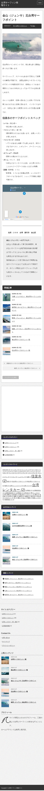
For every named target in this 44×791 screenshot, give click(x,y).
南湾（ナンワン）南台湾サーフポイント (25, 368)
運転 (19, 498)
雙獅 (29, 498)
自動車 (28, 496)
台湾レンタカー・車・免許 (12, 450)
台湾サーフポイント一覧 (20, 514)
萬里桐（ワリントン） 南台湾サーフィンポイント (19, 578)
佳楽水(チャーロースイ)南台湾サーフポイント (20, 363)
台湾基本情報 (9, 454)
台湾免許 (29, 490)
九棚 (28, 477)
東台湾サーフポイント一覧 (21, 339)
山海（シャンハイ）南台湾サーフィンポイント (18, 590)
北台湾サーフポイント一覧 (21, 350)
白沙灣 (10, 496)
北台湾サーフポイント (19, 481)
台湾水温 (27, 493)
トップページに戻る (10, 377)
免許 (9, 481)
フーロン (13, 477)
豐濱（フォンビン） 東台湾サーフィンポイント (26, 319)
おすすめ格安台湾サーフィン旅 (22, 526)
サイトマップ (6, 641)
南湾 (6, 485)
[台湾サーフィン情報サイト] (10, 4)
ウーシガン (15, 469)
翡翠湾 (21, 496)
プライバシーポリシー (8, 645)
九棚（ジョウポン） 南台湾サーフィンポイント (26, 298)
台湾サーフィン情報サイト (15, 788)
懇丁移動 (8, 494)
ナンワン (23, 473)
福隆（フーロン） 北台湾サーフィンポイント (26, 330)
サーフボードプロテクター (20, 471)
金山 (33, 26)
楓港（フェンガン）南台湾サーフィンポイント (18, 586)
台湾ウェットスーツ (16, 485)
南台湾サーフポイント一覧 (19, 670)
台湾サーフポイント (21, 26)
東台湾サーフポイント (26, 494)
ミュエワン (21, 477)
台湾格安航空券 (9, 493)
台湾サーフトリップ (10, 443)
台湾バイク (27, 485)
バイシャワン (32, 473)
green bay (6, 469)
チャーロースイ (14, 473)
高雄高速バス (9, 499)
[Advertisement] (22, 408)
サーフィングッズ (25, 469)
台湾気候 (19, 493)
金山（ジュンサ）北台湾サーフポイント (25, 559)
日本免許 (15, 494)
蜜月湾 (34, 496)
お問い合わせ (6, 637)
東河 (37, 494)
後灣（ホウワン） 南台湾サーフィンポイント (18, 582)
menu (40, 2)
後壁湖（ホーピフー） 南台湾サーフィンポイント (26, 308)
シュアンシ (33, 471)
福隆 (16, 496)
